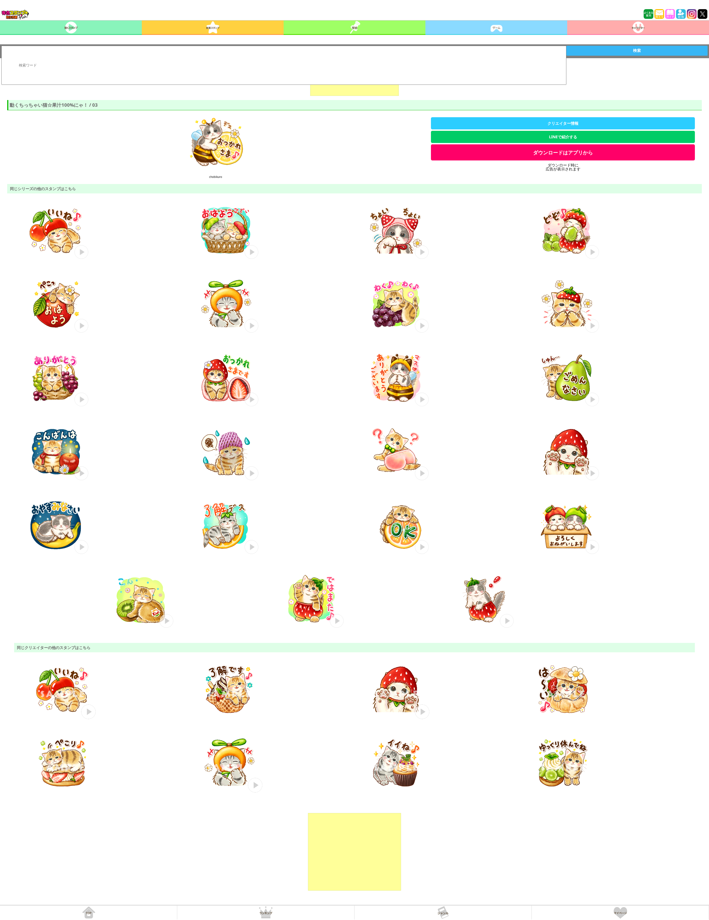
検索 (637, 50)
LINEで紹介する (563, 136)
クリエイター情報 (563, 123)
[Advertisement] (354, 852)
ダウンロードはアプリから (563, 152)
